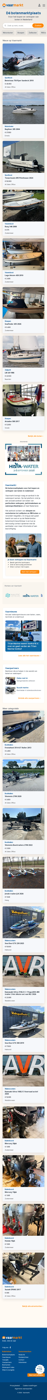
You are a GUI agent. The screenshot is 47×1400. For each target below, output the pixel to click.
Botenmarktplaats (8, 1355)
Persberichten (22, 1357)
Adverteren (22, 1362)
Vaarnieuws (6, 1357)
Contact (21, 1360)
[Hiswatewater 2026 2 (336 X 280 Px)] (23, 459)
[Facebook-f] (10, 1347)
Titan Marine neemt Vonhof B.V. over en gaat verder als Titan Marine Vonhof (23, 646)
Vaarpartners (6, 1362)
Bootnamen (6, 1365)
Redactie (22, 1355)
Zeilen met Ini (22, 678)
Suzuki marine (22, 687)
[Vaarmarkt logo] (12, 5)
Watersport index (8, 1367)
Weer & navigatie (8, 1370)
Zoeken (38, 25)
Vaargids (5, 1360)
